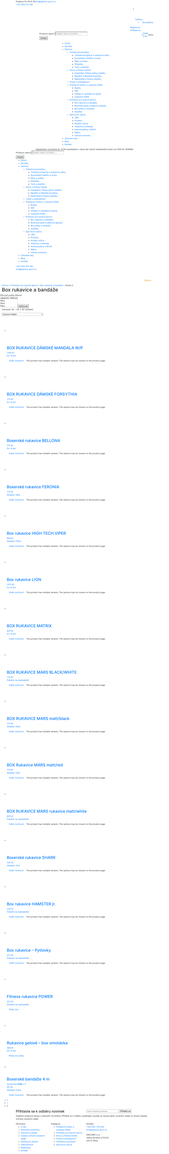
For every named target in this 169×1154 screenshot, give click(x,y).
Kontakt (68, 144)
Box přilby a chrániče (84, 108)
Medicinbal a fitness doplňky (87, 79)
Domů (67, 43)
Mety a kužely (81, 61)
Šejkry (77, 132)
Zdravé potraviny (82, 135)
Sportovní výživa (77, 114)
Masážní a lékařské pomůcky (88, 76)
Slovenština (147, 22)
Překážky (78, 64)
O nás (23, 1127)
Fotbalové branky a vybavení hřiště (86, 85)
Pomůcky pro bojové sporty (83, 100)
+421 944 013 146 (24, 4)
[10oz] (9, 300)
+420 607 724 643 (95, 1127)
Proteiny (78, 120)
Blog (67, 141)
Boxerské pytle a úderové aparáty (90, 105)
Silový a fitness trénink (80, 70)
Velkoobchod (27, 1144)
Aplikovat (23, 306)
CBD (76, 117)
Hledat (43, 38)
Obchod (68, 49)
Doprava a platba (29, 1132)
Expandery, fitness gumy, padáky (89, 73)
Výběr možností (16, 360)
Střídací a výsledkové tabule (87, 94)
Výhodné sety (71, 138)
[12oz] (9, 303)
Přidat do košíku (16, 1055)
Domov (5, 285)
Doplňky (78, 111)
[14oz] (9, 306)
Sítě (76, 91)
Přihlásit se (135, 30)
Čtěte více (13, 1009)
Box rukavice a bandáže (85, 102)
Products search (47, 33)
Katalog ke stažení (29, 1141)
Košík (145, 33)
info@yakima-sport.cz (45, 1)
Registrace (135, 27)
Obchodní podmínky (30, 1130)
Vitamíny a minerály (83, 126)
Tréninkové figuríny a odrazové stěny (91, 55)
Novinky (68, 46)
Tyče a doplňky (81, 67)
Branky (77, 88)
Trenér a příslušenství (79, 82)
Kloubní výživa (81, 123)
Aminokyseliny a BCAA (85, 129)
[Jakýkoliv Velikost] (9, 298)
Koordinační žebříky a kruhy (87, 58)
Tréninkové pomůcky (79, 52)
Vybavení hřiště (81, 97)
